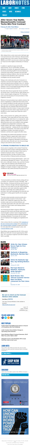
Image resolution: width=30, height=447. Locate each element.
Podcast (4, 15)
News (10, 12)
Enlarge (22, 28)
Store (23, 8)
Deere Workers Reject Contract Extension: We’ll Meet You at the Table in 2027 (14, 335)
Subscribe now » (6, 375)
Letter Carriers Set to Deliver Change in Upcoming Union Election (12, 330)
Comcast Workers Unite (7, 228)
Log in (25, 307)
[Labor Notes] (15, 2)
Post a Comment (25, 32)
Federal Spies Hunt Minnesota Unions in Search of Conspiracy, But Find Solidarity (14, 326)
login (7, 28)
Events (4, 12)
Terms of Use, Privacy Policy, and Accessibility (15, 444)
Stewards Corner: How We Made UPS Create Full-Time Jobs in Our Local (13, 339)
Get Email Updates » (7, 353)
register (11, 28)
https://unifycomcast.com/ (8, 304)
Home (3, 8)
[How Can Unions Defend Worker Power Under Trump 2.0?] (15, 433)
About (10, 8)
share (26, 310)
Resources (18, 12)
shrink (26, 28)
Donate (17, 8)
